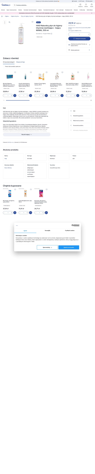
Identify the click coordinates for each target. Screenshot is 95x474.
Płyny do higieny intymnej (27, 16)
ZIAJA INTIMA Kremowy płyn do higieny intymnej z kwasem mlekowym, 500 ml (88, 85)
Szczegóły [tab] (47, 230)
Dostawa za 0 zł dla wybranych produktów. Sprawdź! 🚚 (47, 1)
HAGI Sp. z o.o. (11, 142)
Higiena (7, 16)
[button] (51, 34)
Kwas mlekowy (8, 167)
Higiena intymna (15, 16)
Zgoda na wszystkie (69, 247)
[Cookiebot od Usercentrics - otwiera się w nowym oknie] (72, 225)
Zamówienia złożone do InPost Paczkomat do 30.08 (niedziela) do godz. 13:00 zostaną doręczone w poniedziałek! (46, 13)
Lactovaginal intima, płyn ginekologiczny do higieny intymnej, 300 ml (56, 85)
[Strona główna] (2, 16)
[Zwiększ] (88, 34)
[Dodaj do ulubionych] (32, 22)
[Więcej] (89, 50)
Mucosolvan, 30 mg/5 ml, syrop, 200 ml (8, 201)
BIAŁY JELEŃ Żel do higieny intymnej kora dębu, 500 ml (72, 84)
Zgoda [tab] (25, 230)
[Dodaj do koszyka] (14, 95)
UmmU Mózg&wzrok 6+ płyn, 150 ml (25, 201)
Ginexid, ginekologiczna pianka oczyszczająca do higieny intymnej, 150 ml (24, 85)
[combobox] (44, 5)
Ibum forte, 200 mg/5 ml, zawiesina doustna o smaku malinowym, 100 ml (40, 202)
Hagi (6, 158)
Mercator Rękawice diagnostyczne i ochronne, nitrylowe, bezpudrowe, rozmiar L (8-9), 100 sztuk (9, 85)
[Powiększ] (9, 22)
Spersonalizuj (46, 247)
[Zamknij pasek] (92, 13)
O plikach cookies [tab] (69, 230)
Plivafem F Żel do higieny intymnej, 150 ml (40, 84)
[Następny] (91, 100)
